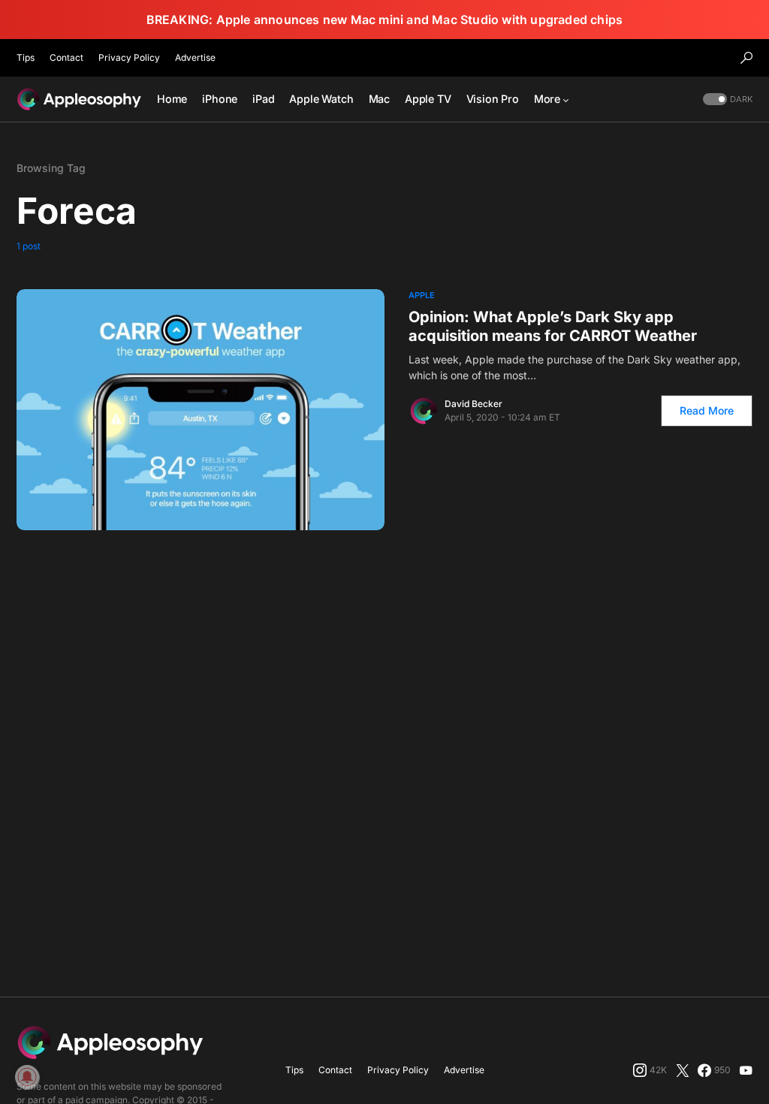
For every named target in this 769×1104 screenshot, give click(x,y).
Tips (26, 57)
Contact (66, 57)
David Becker (473, 403)
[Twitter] (682, 1070)
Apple (422, 295)
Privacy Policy (129, 57)
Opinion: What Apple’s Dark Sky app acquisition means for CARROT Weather (553, 326)
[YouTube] (745, 1070)
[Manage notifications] (27, 1077)
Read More (707, 410)
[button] (746, 58)
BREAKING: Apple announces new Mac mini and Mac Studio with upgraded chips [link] (384, 19)
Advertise (195, 57)
